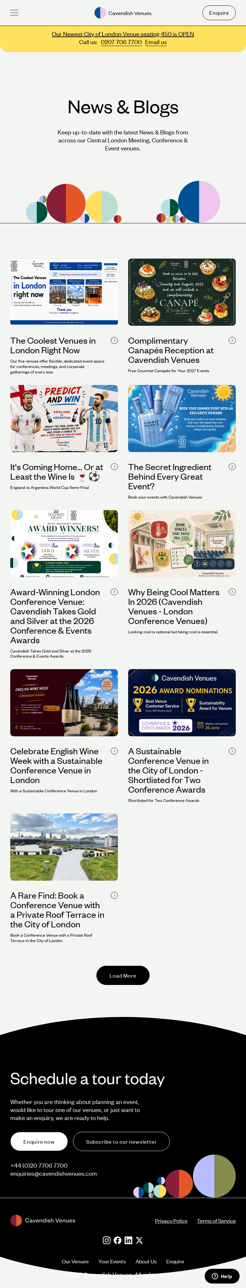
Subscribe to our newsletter (121, 1141)
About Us (146, 1261)
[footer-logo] (82, 1220)
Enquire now (39, 1141)
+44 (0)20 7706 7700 (39, 1165)
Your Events (112, 1261)
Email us (156, 42)
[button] (14, 12)
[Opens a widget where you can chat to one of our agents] (222, 1277)
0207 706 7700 (121, 42)
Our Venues (75, 1261)
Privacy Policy (171, 1220)
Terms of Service (216, 1220)
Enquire (219, 12)
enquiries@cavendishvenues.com (53, 1173)
